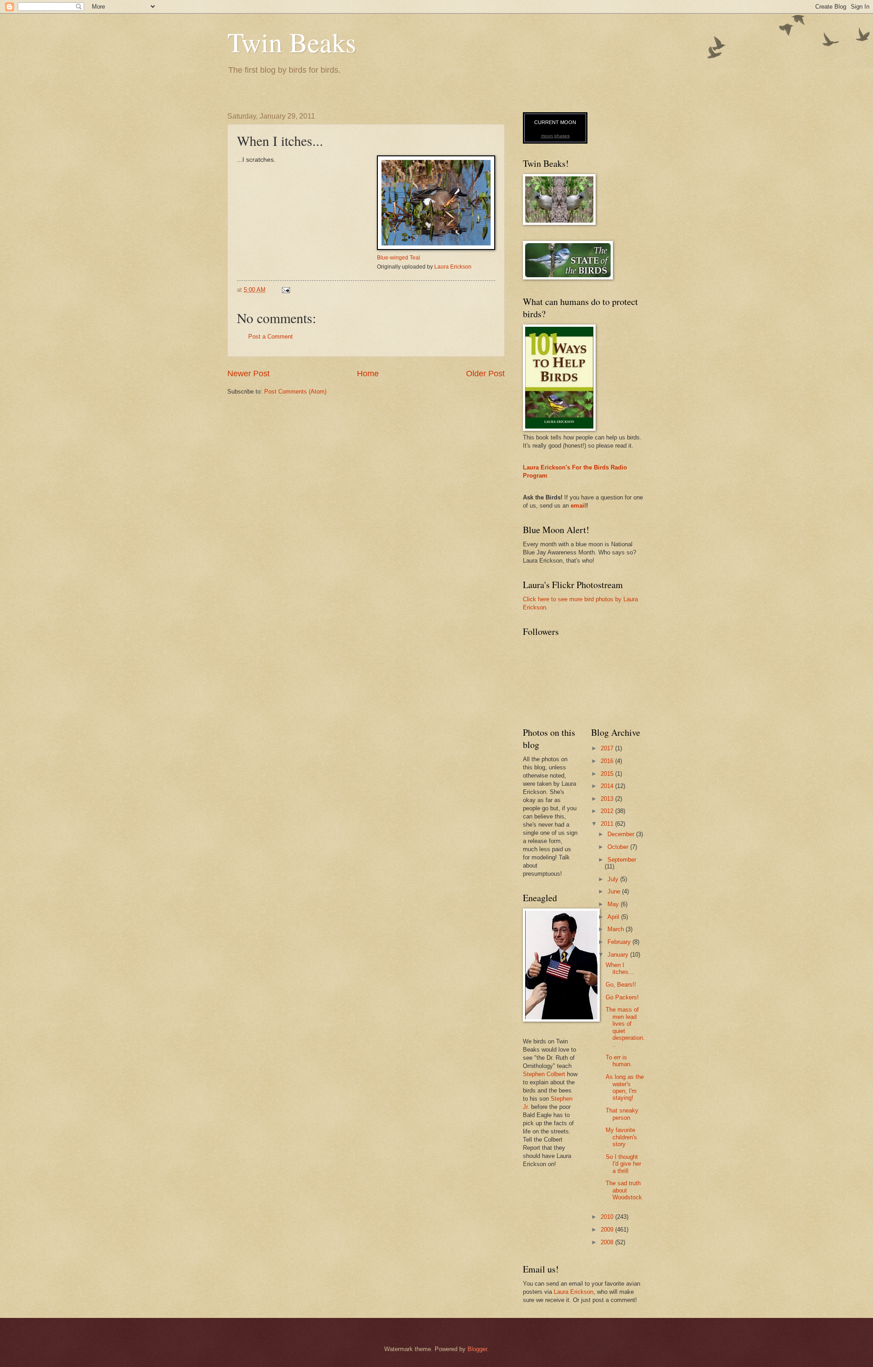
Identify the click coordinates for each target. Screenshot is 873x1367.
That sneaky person (622, 1114)
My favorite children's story (621, 1137)
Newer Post (248, 373)
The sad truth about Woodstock (624, 1190)
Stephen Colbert (544, 1074)
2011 (608, 823)
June (614, 891)
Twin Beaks (291, 42)
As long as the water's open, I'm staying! (625, 1087)
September (621, 859)
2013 (608, 798)
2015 (608, 773)
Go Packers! (622, 997)
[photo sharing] (436, 247)
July (613, 879)
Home (368, 373)
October (618, 846)
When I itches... (620, 968)
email (578, 505)
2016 (608, 761)
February (619, 941)
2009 (608, 1229)
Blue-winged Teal (398, 257)
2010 (608, 1216)
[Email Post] (285, 289)
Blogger (477, 1349)
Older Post (485, 373)
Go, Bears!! (621, 984)
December (621, 834)
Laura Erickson (453, 267)
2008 (608, 1242)
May (614, 904)
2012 (608, 811)
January (618, 954)
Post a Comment (270, 336)
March (616, 929)
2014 (608, 786)
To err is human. (619, 1061)
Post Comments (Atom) (295, 391)
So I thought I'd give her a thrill (623, 1163)
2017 (608, 748)
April (614, 916)
